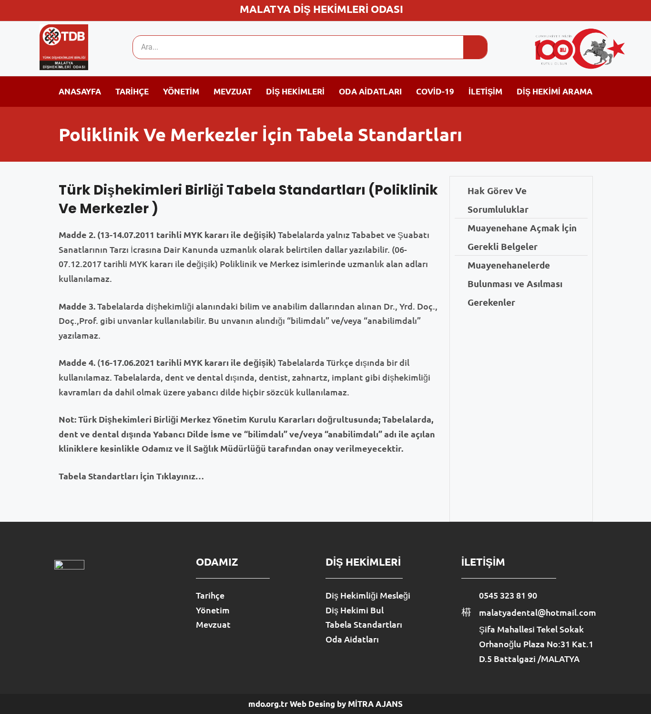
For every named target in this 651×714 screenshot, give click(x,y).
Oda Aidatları (370, 91)
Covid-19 (435, 91)
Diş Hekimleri (295, 91)
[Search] (475, 47)
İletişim (485, 91)
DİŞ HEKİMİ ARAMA (554, 91)
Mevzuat (233, 91)
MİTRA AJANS (375, 704)
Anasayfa (80, 91)
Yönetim (181, 91)
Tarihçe (132, 91)
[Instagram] (606, 9)
